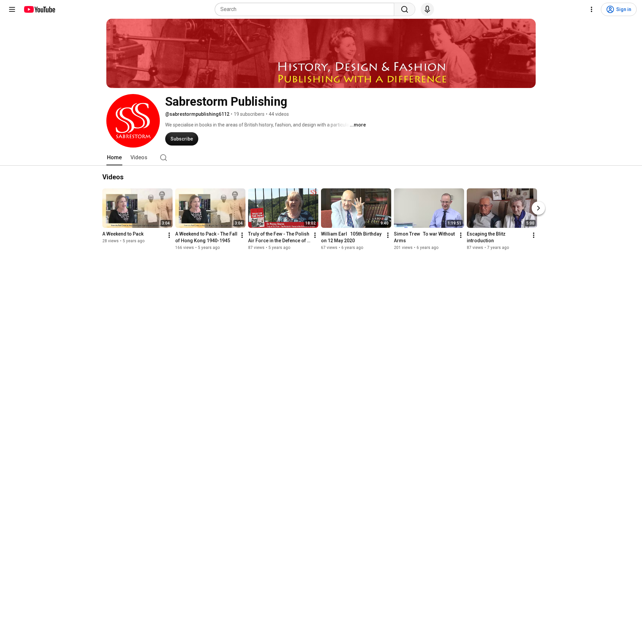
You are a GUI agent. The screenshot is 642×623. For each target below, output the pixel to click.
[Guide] (12, 9)
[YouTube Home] (39, 9)
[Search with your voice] (427, 9)
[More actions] (169, 235)
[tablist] (321, 158)
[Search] (404, 9)
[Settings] (591, 9)
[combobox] (306, 9)
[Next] (538, 208)
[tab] (114, 158)
